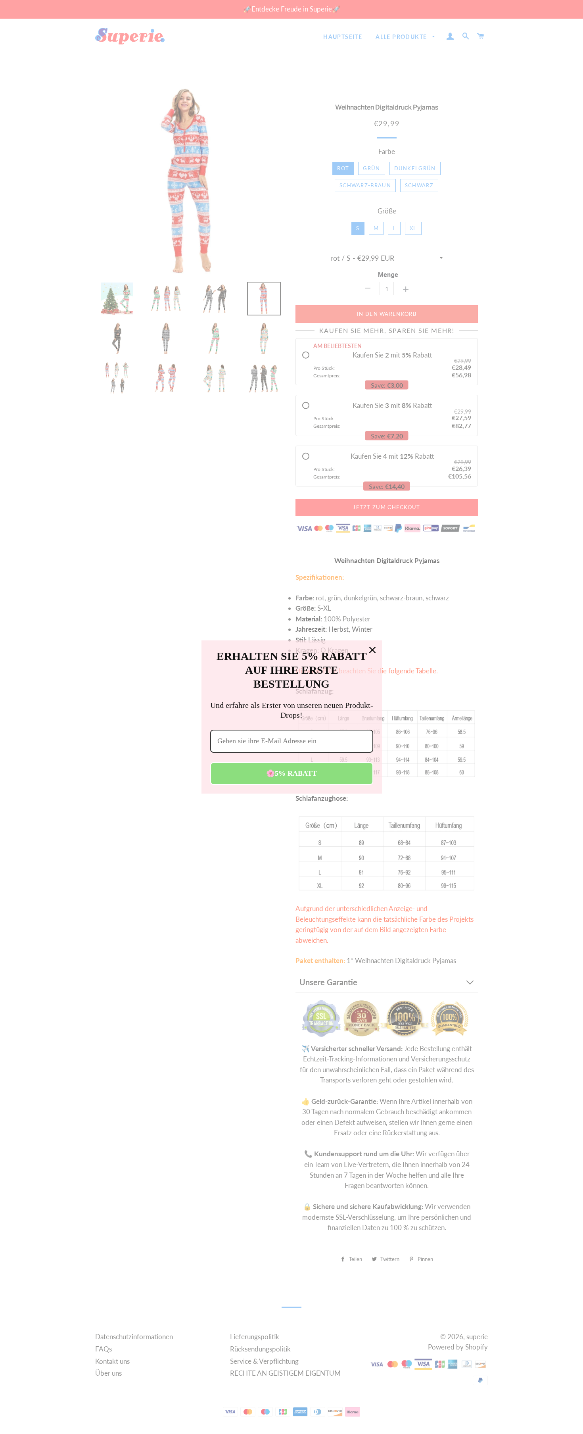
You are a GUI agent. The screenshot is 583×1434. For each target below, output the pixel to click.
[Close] (372, 649)
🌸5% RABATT (291, 773)
